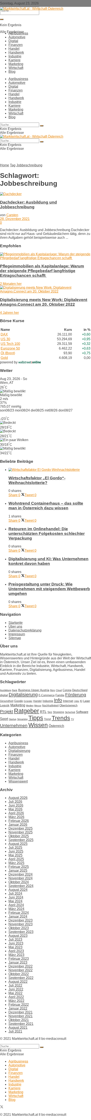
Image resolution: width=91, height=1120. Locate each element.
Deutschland (79, 690)
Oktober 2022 (18, 974)
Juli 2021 (15, 1031)
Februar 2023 (18, 958)
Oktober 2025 (18, 836)
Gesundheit (6, 701)
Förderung (75, 694)
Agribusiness (18, 33)
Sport (4, 719)
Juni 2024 (15, 897)
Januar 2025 (17, 870)
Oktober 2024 (18, 882)
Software (82, 712)
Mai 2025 (15, 855)
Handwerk (16, 52)
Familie (59, 695)
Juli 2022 (15, 985)
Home (4, 165)
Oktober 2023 (18, 928)
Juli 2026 (15, 801)
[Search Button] (1, 19)
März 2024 (16, 909)
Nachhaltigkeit (50, 705)
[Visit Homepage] (31, 8)
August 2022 (18, 981)
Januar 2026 (17, 824)
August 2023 (18, 935)
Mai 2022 (15, 993)
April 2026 (16, 813)
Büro (52, 690)
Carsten (12, 215)
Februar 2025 (18, 867)
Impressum (16, 634)
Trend (47, 719)
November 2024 (20, 878)
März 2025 (16, 863)
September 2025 (20, 840)
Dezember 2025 (20, 828)
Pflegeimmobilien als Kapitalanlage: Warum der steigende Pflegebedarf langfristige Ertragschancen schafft (42, 271)
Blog (11, 71)
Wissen (38, 724)
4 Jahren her (9, 312)
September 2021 (20, 1024)
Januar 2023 (17, 962)
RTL (43, 712)
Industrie (14, 56)
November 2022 (20, 970)
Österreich (56, 726)
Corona (67, 690)
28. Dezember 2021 (15, 219)
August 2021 (18, 1027)
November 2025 (20, 832)
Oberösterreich (68, 705)
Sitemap (14, 638)
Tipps (35, 717)
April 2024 (16, 905)
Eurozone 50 (10, 348)
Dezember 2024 (20, 874)
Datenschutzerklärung (24, 630)
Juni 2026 (15, 805)
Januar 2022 (17, 1008)
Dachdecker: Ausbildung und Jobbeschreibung (28, 204)
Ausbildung (5, 690)
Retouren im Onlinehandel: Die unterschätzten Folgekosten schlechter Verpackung (46, 533)
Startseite (15, 622)
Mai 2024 (15, 901)
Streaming (22, 719)
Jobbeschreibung (29, 165)
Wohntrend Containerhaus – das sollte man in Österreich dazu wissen (45, 505)
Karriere (14, 60)
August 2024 (18, 889)
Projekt (6, 711)
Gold (4, 358)
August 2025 (18, 844)
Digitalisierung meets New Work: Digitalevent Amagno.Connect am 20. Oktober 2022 (43, 302)
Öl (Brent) (8, 353)
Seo (49, 712)
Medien (29, 705)
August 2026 (18, 798)
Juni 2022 (15, 989)
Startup (12, 719)
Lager (86, 701)
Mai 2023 (15, 947)
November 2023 (20, 924)
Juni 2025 (15, 851)
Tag (12, 165)
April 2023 (16, 951)
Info (58, 700)
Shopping (58, 712)
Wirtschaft (15, 68)
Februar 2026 (18, 821)
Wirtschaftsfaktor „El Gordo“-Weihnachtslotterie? (36, 480)
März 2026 (16, 817)
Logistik (5, 705)
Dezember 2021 (20, 1012)
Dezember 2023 (20, 920)
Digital (13, 41)
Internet (68, 701)
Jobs (76, 701)
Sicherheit (70, 712)
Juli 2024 (15, 893)
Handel (13, 48)
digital (4, 695)
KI (81, 701)
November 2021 (20, 1016)
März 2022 (16, 1001)
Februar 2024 (18, 912)
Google (18, 701)
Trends (61, 718)
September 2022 (20, 978)
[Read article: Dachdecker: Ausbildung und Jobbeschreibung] (45, 194)
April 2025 (16, 859)
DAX (4, 334)
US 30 (5, 339)
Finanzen (15, 45)
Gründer (28, 701)
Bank (14, 690)
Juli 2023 (15, 939)
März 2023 (16, 955)
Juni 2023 (15, 943)
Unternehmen (14, 725)
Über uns (15, 626)
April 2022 (16, 997)
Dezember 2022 (20, 966)
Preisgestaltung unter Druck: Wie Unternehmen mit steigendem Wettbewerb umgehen (49, 589)
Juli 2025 (15, 847)
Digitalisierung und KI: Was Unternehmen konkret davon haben (48, 561)
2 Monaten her (11, 284)
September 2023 (20, 932)
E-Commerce (47, 695)
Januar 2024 (17, 916)
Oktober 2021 (18, 1020)
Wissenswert (18, 781)
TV (72, 719)
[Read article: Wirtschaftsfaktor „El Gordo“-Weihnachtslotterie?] (49, 470)
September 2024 (20, 886)
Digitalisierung (23, 694)
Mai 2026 (15, 809)
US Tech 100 (10, 344)
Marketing (15, 64)
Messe (37, 705)
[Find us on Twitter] (1, 1107)
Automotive (16, 37)
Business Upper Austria (33, 690)
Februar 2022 (18, 1004)
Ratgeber (26, 710)
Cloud (59, 690)
